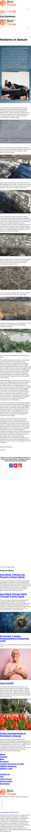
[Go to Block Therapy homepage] (8, 5)
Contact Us (5, 774)
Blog (2, 759)
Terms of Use (6, 779)
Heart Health (7, 683)
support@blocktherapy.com (9, 812)
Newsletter (5, 784)
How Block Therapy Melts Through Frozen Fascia (13, 595)
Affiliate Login (6, 769)
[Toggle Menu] (29, 9)
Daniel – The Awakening (15, 541)
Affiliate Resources (8, 766)
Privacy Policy (6, 781)
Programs (4, 761)
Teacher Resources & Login (12, 764)
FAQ (2, 777)
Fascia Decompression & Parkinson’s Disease (13, 734)
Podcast (3, 757)
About (2, 754)
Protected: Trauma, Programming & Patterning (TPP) (14, 638)
